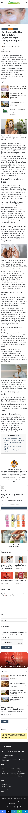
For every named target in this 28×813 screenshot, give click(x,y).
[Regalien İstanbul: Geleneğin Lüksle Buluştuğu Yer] (5, 104)
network (13, 773)
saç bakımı (22, 773)
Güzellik (11, 25)
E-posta (4, 620)
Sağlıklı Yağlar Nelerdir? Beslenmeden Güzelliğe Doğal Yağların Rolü (18, 95)
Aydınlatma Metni (5, 784)
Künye (2, 791)
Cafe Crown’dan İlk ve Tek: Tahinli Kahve (20, 581)
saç (17, 773)
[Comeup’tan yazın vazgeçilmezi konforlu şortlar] (21, 559)
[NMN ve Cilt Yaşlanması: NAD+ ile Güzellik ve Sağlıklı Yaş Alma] (5, 88)
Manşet (15, 29)
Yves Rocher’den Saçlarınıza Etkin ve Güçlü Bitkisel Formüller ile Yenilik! (18, 111)
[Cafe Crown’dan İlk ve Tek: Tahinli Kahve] (21, 575)
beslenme (13, 768)
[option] (14, 660)
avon (8, 768)
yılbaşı (20, 776)
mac (25, 771)
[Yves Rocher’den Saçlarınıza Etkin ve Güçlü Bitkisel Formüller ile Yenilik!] (5, 110)
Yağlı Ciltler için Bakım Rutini (14, 440)
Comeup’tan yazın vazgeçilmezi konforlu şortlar (20, 565)
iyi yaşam (20, 771)
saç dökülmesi (5, 776)
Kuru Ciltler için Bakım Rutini (11, 439)
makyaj (3, 773)
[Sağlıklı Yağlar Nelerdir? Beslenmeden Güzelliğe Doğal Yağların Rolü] (5, 95)
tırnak (16, 776)
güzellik (14, 771)
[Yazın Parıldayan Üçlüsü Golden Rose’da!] (7, 575)
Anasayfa (5, 25)
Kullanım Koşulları (5, 789)
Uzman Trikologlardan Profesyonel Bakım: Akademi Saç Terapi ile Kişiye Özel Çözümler (7, 566)
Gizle (17, 435)
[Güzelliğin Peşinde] (14, 2)
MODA (8, 773)
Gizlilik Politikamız (6, 786)
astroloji (3, 768)
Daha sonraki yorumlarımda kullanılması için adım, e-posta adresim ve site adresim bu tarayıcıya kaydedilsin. (14, 635)
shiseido (11, 776)
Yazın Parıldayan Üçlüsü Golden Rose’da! (7, 581)
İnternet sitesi (5, 626)
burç (18, 768)
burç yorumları (5, 771)
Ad (2, 614)
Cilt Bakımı (17, 25)
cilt (10, 771)
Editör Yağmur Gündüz (7, 46)
